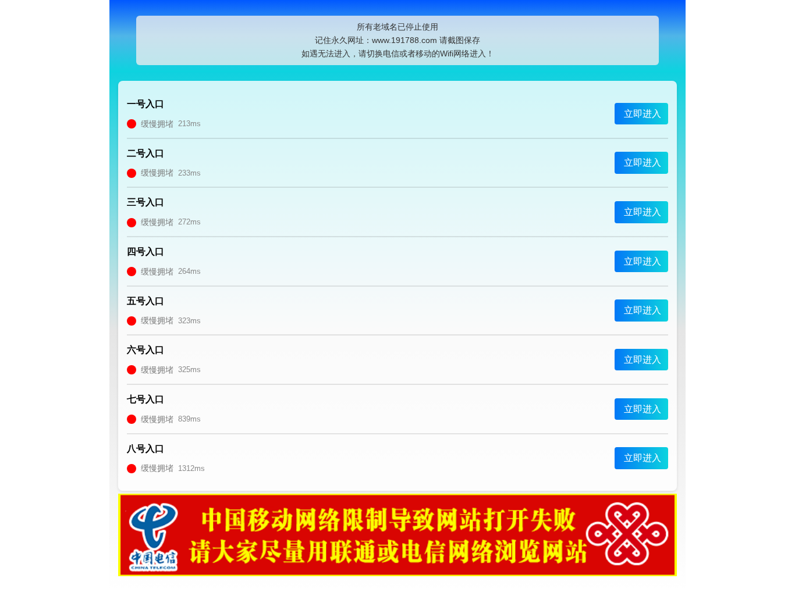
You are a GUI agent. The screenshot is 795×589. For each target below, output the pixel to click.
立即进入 (642, 114)
